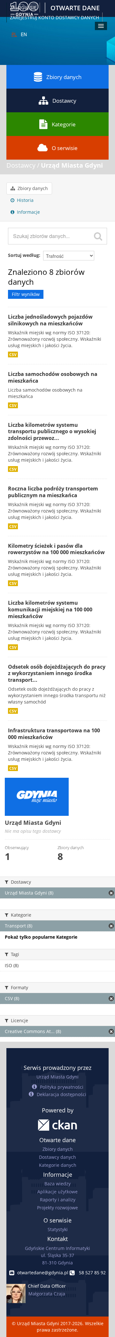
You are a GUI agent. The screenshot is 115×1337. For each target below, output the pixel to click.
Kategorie (64, 124)
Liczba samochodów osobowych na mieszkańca (52, 377)
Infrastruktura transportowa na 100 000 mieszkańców (54, 734)
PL (14, 34)
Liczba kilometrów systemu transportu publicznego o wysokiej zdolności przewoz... (52, 431)
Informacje (28, 212)
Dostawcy (64, 100)
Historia (25, 200)
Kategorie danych (57, 1165)
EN (24, 34)
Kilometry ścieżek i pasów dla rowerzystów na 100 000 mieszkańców (56, 549)
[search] (98, 236)
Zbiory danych (63, 77)
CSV (13, 354)
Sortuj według (23, 255)
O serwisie (65, 148)
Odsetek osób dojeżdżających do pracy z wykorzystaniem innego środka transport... (56, 673)
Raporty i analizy (57, 1200)
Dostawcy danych (57, 1157)
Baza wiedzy (57, 1184)
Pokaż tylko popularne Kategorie (41, 937)
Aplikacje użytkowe (57, 1192)
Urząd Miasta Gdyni (72, 165)
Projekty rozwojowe (57, 1208)
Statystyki (58, 1229)
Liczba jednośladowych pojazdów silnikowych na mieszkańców (50, 320)
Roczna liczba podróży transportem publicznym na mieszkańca (53, 492)
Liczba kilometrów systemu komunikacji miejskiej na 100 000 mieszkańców (50, 609)
